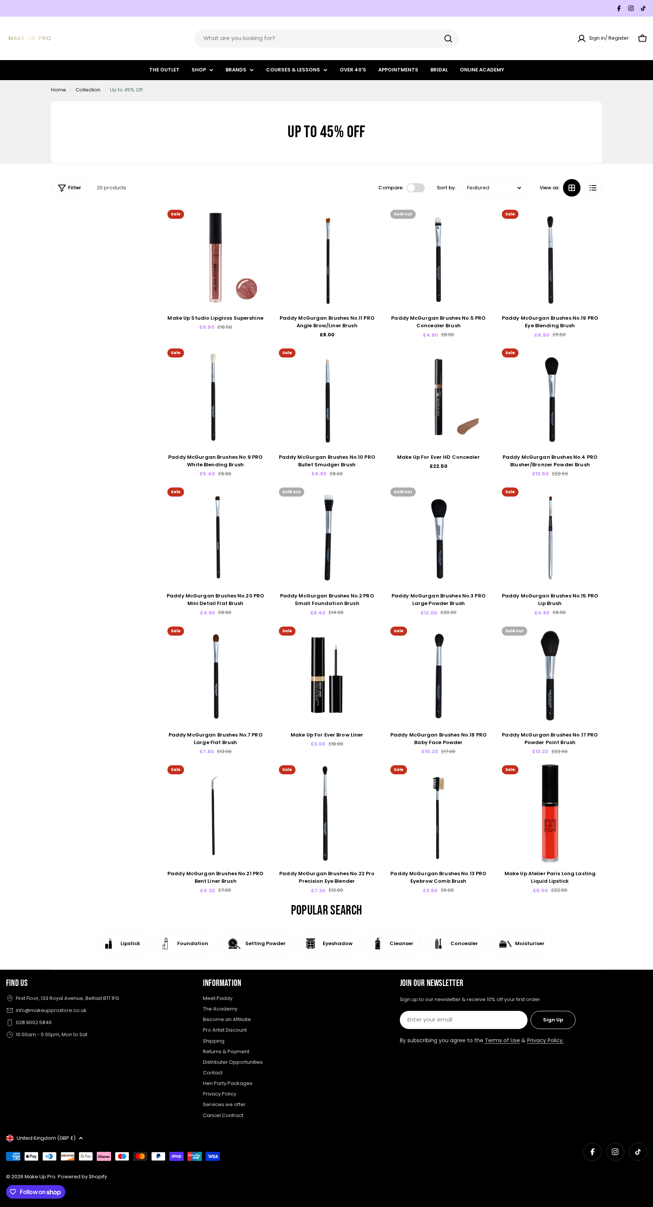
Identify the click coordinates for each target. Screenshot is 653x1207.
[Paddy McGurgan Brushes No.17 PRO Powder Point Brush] (550, 675)
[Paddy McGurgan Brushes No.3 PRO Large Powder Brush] (439, 536)
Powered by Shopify (82, 1176)
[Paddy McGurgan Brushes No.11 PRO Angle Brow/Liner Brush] (327, 258)
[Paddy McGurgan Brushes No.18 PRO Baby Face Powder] (439, 675)
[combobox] (326, 38)
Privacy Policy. (545, 1040)
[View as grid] (572, 188)
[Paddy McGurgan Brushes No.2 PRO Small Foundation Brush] (327, 536)
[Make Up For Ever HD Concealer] (439, 397)
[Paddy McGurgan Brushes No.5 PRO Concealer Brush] (439, 258)
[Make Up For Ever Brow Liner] (327, 675)
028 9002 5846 (34, 1022)
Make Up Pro (40, 1176)
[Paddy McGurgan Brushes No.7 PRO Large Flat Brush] (216, 675)
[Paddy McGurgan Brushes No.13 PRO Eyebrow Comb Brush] (439, 813)
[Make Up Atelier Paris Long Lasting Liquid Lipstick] (550, 813)
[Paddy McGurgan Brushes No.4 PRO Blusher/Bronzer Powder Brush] (550, 397)
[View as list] (593, 188)
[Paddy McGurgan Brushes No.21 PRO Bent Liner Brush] (216, 813)
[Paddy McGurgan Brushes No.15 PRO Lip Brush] (550, 536)
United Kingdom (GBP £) (46, 1138)
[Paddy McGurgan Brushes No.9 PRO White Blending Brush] (216, 397)
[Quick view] (257, 223)
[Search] (448, 38)
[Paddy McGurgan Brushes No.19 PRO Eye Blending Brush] (550, 258)
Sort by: (446, 187)
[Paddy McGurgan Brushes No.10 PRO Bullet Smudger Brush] (327, 397)
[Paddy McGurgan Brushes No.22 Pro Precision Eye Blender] (327, 813)
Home (58, 89)
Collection (88, 89)
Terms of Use (502, 1040)
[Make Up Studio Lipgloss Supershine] (216, 258)
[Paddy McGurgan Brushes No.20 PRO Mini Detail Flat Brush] (216, 536)
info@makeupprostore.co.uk (51, 1010)
